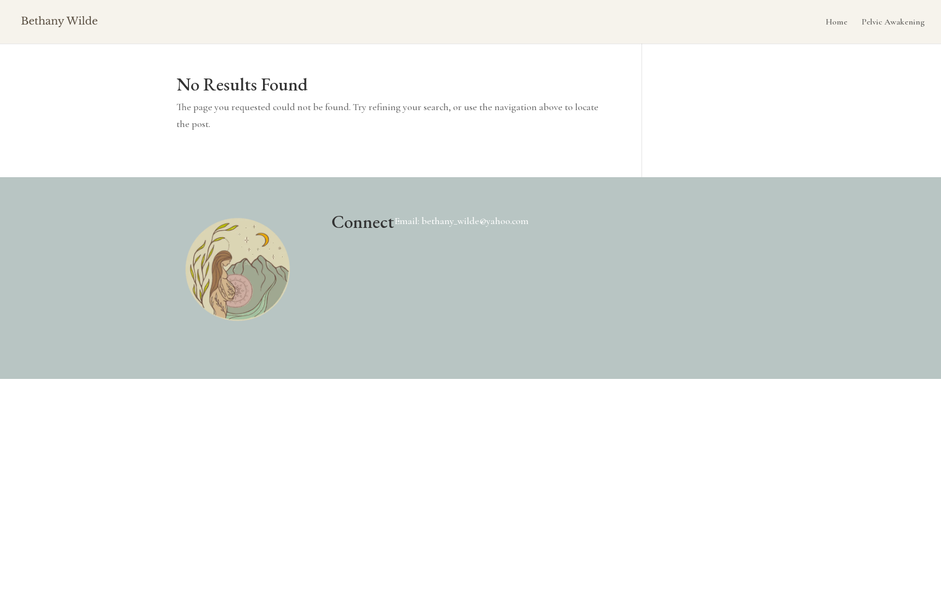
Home (836, 22)
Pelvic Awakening (893, 22)
